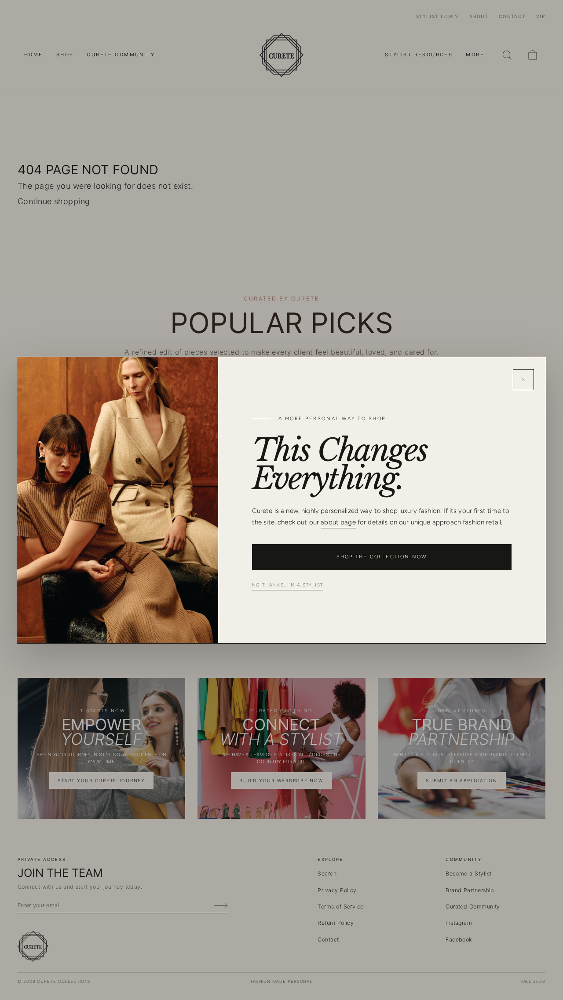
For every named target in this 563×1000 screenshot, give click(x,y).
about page (338, 522)
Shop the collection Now (381, 557)
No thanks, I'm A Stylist (287, 585)
